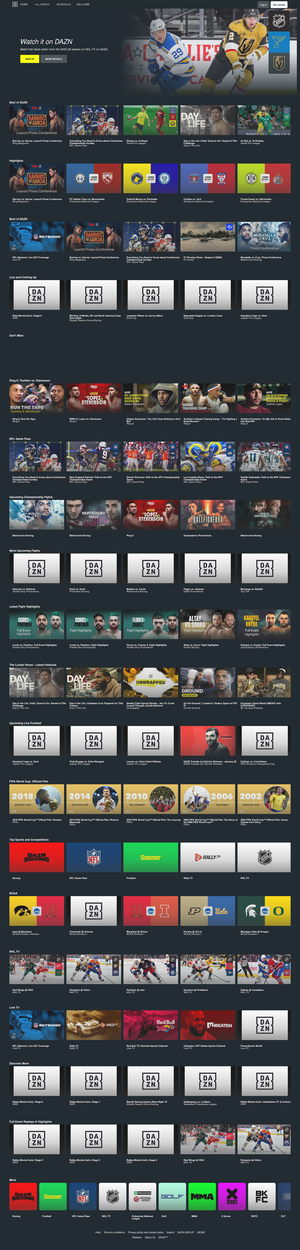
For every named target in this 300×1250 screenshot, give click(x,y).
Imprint (170, 1232)
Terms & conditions (114, 1232)
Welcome (83, 4)
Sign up (29, 58)
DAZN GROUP (185, 1232)
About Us (150, 1237)
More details (53, 58)
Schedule (64, 4)
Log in (263, 4)
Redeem (137, 1237)
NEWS (201, 1232)
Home (24, 4)
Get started (279, 4)
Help (98, 1232)
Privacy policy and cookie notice (146, 1232)
